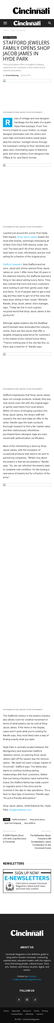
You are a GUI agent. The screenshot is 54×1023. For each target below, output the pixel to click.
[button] (5, 23)
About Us (27, 1011)
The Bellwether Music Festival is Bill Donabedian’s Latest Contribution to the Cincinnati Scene (40, 841)
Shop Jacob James (27, 236)
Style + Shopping (18, 30)
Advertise (29, 1014)
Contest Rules (16, 1014)
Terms (36, 1011)
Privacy (45, 1011)
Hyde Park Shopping (12, 823)
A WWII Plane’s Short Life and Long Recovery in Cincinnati (14, 838)
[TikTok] (35, 1000)
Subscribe (16, 1011)
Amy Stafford (29, 823)
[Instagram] (27, 1000)
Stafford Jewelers (12, 264)
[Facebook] (19, 1000)
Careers (39, 1014)
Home (5, 30)
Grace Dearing (12, 75)
